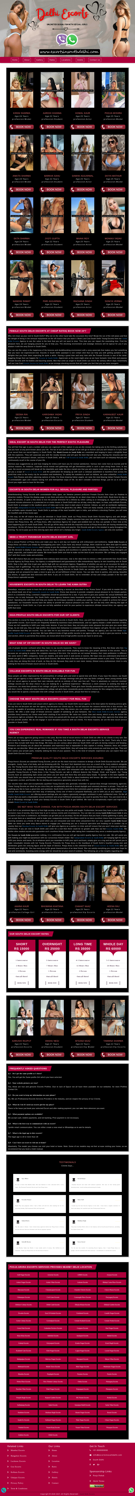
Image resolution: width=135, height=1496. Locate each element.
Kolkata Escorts (17, 1472)
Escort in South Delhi (33, 472)
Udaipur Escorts (18, 1477)
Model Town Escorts (53, 1367)
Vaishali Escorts (23, 1427)
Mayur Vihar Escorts (112, 1359)
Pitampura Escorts (112, 1389)
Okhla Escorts (82, 1381)
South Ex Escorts (23, 1420)
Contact (55, 1483)
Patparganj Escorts (82, 1389)
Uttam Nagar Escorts (112, 1420)
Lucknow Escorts (18, 1461)
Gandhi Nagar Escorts (112, 1313)
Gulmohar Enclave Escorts (53, 1328)
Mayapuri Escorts (82, 1359)
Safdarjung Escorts (23, 1405)
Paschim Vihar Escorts (23, 1389)
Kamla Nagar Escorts (82, 1343)
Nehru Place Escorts (23, 1381)
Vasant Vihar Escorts (82, 1427)
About (27, 60)
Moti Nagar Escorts (82, 1367)
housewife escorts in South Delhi (45, 592)
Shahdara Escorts (23, 1412)
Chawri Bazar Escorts (112, 1290)
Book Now (21, 983)
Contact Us (95, 60)
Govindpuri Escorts (53, 1321)
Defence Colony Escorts (23, 1305)
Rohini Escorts (112, 1398)
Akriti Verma (98, 1481)
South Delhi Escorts (87, 1494)
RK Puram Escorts (82, 1398)
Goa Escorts (16, 1467)
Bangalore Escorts (18, 1456)
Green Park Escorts (23, 1328)
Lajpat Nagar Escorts (82, 1351)
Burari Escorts (112, 1412)
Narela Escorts (112, 1374)
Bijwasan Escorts (23, 1290)
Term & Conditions (19, 1488)
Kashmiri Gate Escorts (23, 1351)
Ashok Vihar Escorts (53, 1282)
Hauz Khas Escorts (23, 1336)
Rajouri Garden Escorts (53, 1398)
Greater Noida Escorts (112, 1321)
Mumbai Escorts (18, 1450)
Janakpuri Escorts (82, 1336)
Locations (66, 60)
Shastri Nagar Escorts (82, 1412)
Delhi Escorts (53, 1435)
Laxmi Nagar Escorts (112, 1351)
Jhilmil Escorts (112, 1336)
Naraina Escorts (82, 1374)
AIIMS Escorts (82, 1275)
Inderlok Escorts (53, 1336)
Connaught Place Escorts (82, 1297)
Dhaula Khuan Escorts (82, 1305)
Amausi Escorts (112, 1275)
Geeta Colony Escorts (23, 1321)
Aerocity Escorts (53, 1275)
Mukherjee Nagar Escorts (111, 1367)
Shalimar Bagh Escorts (53, 1412)
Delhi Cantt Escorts (53, 1305)
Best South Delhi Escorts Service (106, 712)
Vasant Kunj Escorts (53, 1427)
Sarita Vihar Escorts (112, 1405)
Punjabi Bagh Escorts (23, 1398)
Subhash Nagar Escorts (53, 1420)
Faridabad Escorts (82, 1313)
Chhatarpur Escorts (23, 1297)
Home (15, 60)
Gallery (39, 60)
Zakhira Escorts (23, 1435)
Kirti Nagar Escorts (53, 1351)
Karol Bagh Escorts (111, 1343)
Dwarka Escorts (23, 1313)
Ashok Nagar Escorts (23, 1282)
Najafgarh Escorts (53, 1374)
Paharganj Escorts (112, 1381)
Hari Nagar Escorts (112, 1328)
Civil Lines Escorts (53, 1297)
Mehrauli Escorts (23, 1367)
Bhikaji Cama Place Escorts (112, 1282)
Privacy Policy (17, 1483)
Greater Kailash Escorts (82, 1321)
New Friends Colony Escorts (53, 1381)
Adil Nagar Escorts (23, 1275)
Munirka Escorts (23, 1374)
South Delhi (98, 1460)
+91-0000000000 (100, 1450)
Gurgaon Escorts (82, 1328)
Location (55, 1461)
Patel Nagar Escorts (52, 1389)
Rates (52, 60)
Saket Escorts (53, 1405)
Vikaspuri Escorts (112, 1427)
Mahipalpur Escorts (23, 1359)
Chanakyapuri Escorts (53, 1290)
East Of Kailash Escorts (53, 1313)
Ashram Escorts (82, 1282)
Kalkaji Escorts (23, 1343)
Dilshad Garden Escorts (112, 1305)
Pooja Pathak (98, 1475)
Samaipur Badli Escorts (82, 1405)
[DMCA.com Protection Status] (97, 1486)
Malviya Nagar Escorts (53, 1359)
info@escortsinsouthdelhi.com (107, 1455)
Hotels (80, 60)
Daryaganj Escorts (112, 1297)
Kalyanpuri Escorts (53, 1343)
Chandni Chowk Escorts (82, 1290)
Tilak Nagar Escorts (82, 1420)
